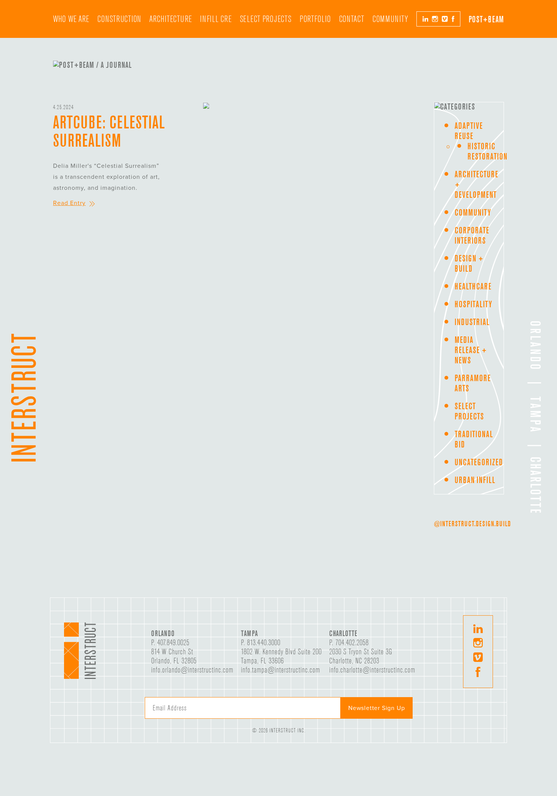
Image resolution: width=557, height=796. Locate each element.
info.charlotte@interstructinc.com (372, 669)
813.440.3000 (263, 642)
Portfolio (315, 19)
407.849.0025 (173, 642)
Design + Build (469, 263)
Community (390, 19)
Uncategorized (479, 462)
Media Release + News (471, 350)
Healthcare (473, 286)
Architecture (170, 19)
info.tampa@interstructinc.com (280, 669)
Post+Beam (486, 19)
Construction (119, 19)
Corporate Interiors (472, 235)
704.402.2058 (352, 642)
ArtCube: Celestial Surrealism (109, 131)
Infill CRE (216, 19)
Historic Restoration (487, 151)
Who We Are (71, 19)
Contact (352, 19)
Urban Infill (475, 480)
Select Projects (266, 19)
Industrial (472, 322)
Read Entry (69, 203)
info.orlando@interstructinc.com (192, 669)
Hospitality (473, 304)
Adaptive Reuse (469, 130)
